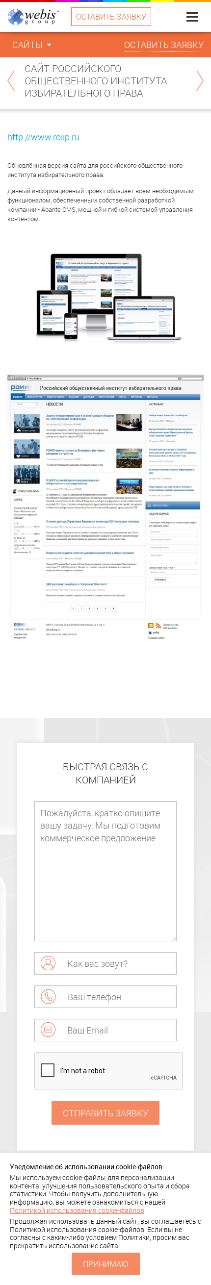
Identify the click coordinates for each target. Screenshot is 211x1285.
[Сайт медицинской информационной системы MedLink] (11, 80)
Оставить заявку (111, 16)
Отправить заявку (105, 1113)
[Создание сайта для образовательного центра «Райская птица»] (200, 80)
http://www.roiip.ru (43, 137)
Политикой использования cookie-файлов (77, 1210)
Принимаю (106, 1264)
